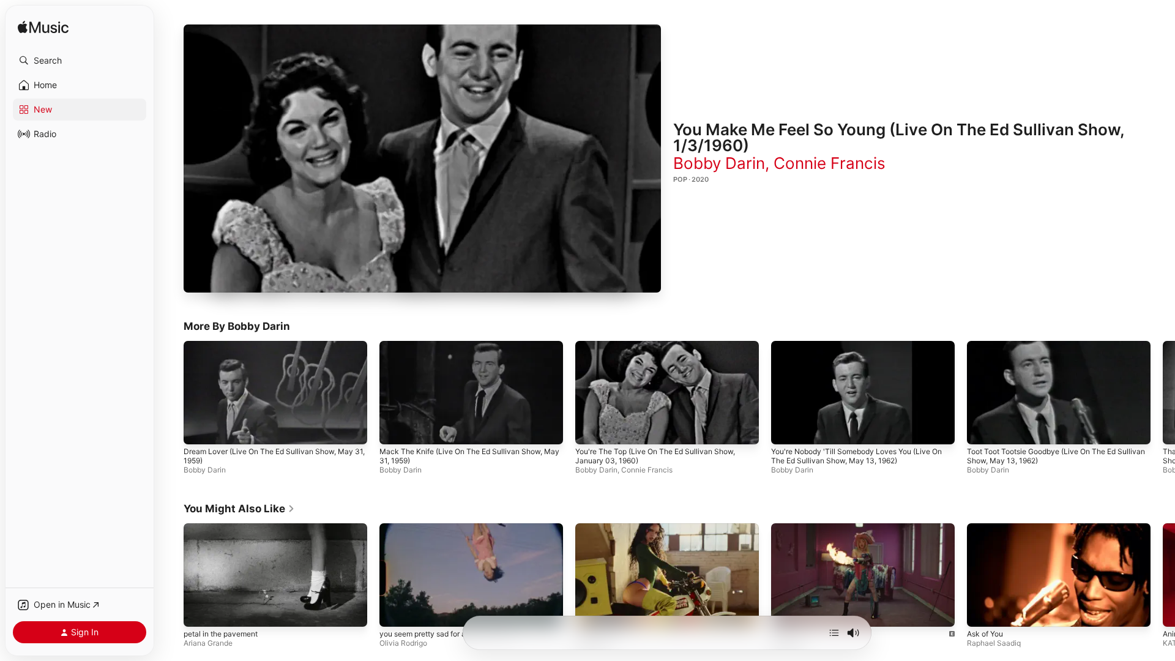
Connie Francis (830, 163)
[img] (43, 28)
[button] (79, 60)
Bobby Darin (719, 163)
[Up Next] (834, 632)
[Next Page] (1162, 393)
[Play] (422, 158)
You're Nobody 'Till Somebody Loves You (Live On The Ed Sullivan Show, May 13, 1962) (856, 456)
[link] (239, 508)
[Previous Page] (171, 393)
